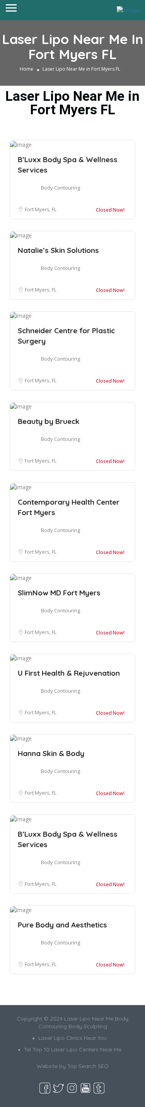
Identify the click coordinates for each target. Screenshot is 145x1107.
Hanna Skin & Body (51, 753)
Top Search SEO (88, 1066)
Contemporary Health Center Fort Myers (68, 507)
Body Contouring (60, 187)
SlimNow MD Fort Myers (59, 592)
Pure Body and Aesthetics (62, 924)
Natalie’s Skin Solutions (58, 250)
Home (26, 69)
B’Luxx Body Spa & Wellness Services (68, 165)
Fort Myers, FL (40, 209)
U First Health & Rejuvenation (69, 673)
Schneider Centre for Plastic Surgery (66, 336)
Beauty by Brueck (49, 421)
